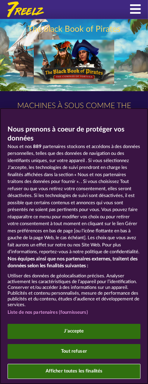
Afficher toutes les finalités (74, 371)
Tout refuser (74, 351)
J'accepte (74, 331)
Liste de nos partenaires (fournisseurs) (48, 312)
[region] (74, 246)
